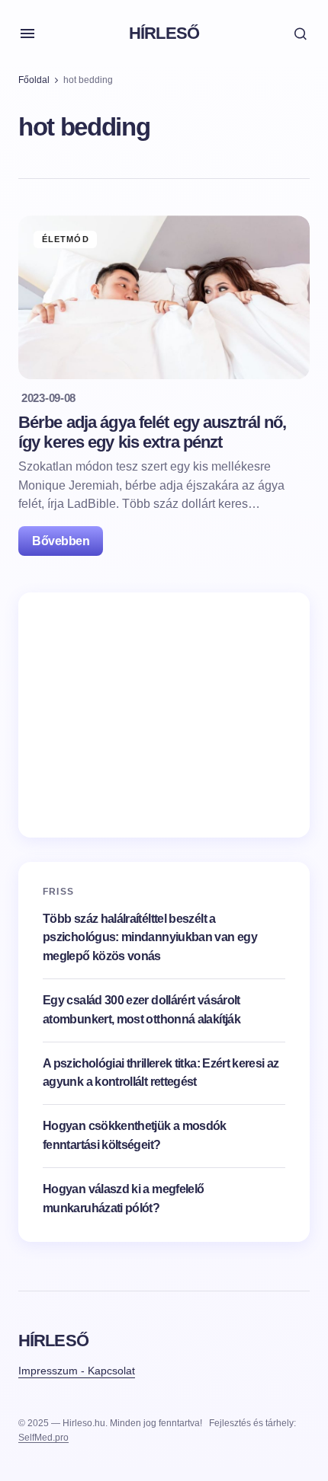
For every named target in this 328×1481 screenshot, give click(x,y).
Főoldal (34, 80)
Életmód (65, 239)
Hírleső (164, 33)
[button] (27, 33)
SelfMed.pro (43, 1437)
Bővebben (60, 541)
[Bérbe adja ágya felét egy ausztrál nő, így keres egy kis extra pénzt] (164, 297)
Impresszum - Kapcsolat (76, 1370)
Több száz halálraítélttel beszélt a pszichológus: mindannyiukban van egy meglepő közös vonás (150, 937)
